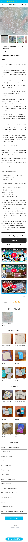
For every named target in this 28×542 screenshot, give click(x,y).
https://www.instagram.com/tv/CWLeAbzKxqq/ (13, 162)
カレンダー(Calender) (6, 497)
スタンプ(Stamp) (5, 474)
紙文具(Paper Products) (7, 465)
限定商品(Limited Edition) (7, 502)
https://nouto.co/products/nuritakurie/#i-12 (13, 232)
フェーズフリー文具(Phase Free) (9, 488)
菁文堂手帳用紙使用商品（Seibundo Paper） (12, 511)
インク (2, 460)
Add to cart (14, 240)
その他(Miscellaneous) (7, 506)
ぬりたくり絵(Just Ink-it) (7, 456)
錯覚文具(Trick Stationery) (8, 479)
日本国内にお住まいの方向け (14, 245)
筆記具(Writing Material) (7, 470)
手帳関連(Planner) (6, 483)
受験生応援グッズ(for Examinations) (10, 492)
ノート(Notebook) (5, 451)
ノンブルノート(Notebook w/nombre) (10, 447)
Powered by (12, 527)
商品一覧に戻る (14, 518)
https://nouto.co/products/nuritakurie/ (11, 223)
